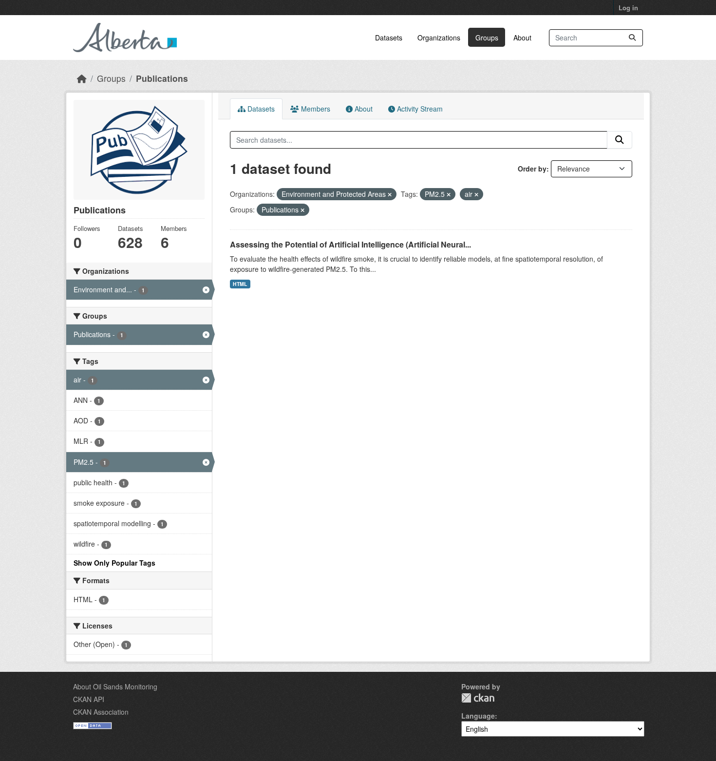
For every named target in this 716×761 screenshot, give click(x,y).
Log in (628, 7)
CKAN (477, 698)
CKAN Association (101, 712)
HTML (240, 283)
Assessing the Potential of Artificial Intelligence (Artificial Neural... (350, 244)
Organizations (438, 37)
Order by (532, 168)
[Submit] (632, 37)
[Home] (82, 78)
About (522, 37)
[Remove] (390, 194)
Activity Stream (419, 109)
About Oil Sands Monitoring (115, 686)
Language (478, 716)
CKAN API (88, 699)
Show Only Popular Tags (114, 563)
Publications (162, 78)
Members (314, 109)
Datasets (388, 37)
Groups (486, 37)
